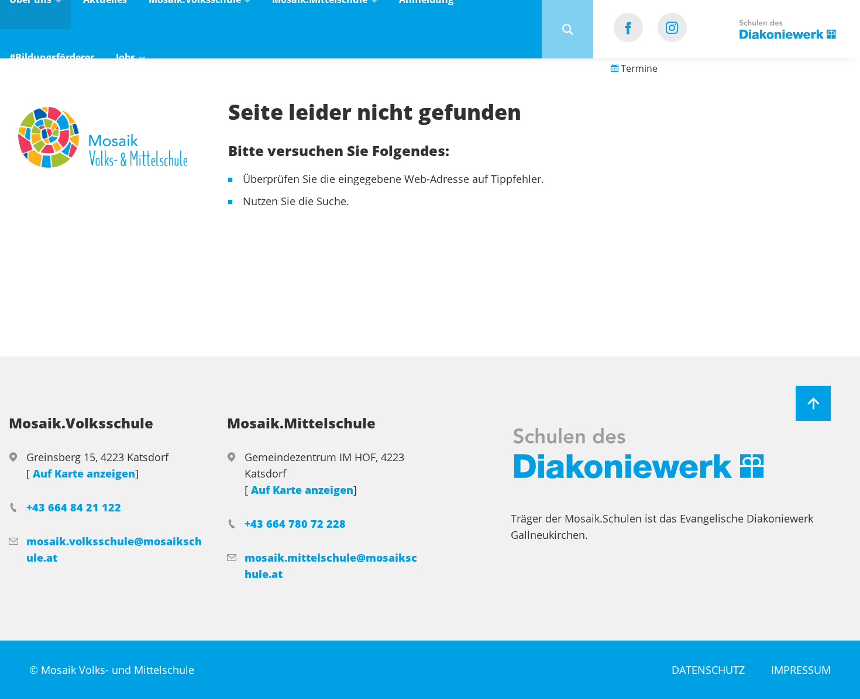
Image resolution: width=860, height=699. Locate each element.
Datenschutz (708, 670)
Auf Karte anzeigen (84, 473)
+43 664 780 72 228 (295, 524)
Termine (638, 68)
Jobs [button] (126, 57)
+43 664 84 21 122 (73, 507)
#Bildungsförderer (51, 57)
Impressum (801, 670)
